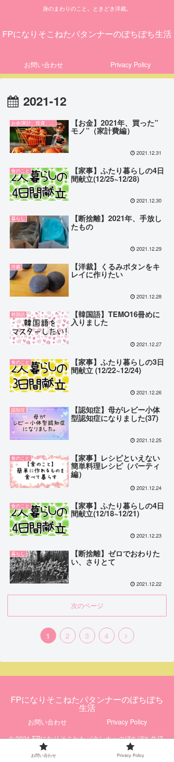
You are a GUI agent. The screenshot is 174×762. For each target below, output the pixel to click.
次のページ (87, 605)
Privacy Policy (127, 721)
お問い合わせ (47, 721)
